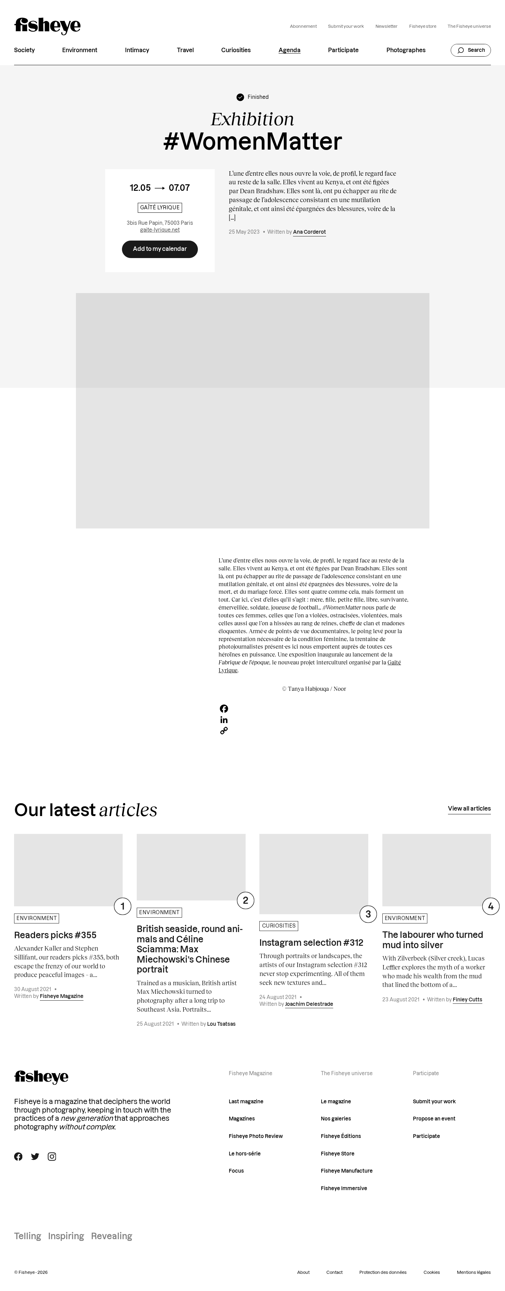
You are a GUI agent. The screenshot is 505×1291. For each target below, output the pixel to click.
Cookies (432, 1272)
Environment (79, 50)
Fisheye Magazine (61, 996)
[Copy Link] (313, 730)
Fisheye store (422, 26)
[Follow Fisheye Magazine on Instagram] (52, 1156)
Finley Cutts (467, 999)
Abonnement (303, 26)
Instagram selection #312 (311, 943)
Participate (343, 50)
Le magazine (336, 1101)
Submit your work (346, 26)
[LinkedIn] (313, 719)
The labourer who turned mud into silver (432, 940)
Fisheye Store (338, 1153)
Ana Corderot (309, 232)
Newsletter (386, 26)
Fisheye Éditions (341, 1136)
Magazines (242, 1118)
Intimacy (137, 50)
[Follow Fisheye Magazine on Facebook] (18, 1156)
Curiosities (236, 50)
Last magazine (246, 1101)
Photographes (406, 50)
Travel (185, 50)
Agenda (290, 50)
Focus (236, 1171)
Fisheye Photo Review (256, 1136)
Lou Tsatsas (221, 1024)
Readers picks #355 (55, 935)
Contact (334, 1272)
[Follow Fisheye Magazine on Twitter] (35, 1156)
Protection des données (383, 1272)
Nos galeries (336, 1118)
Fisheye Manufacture (347, 1171)
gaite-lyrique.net (160, 230)
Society (24, 50)
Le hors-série (245, 1153)
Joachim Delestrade (309, 1004)
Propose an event (434, 1118)
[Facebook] (313, 708)
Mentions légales (474, 1272)
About (303, 1272)
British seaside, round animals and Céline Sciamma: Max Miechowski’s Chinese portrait (190, 949)
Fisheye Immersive (344, 1188)
